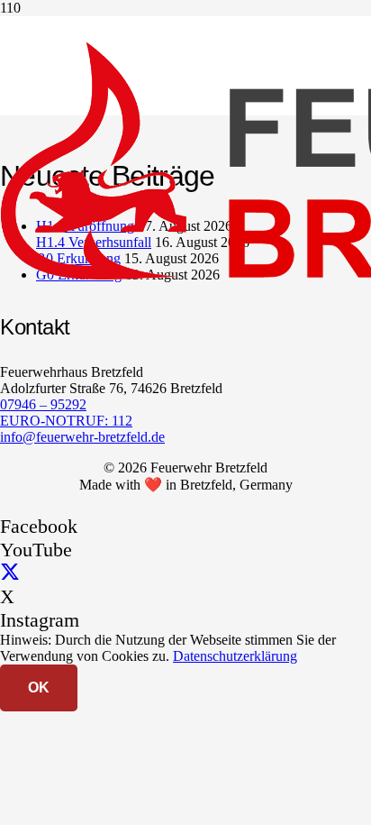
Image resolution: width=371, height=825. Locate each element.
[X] (10, 573)
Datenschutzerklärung (235, 656)
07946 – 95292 (43, 404)
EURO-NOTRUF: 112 (66, 420)
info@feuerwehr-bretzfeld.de (82, 437)
